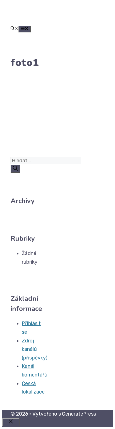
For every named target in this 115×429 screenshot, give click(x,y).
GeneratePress (79, 414)
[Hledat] (15, 169)
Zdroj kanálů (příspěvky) (34, 349)
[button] (14, 29)
